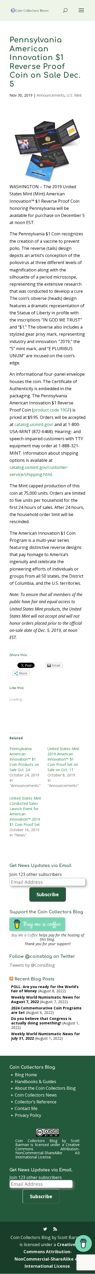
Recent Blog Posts (34, 979)
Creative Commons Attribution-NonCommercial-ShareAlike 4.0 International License (47, 1150)
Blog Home (26, 1075)
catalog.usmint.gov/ (34, 424)
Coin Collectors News (36, 1095)
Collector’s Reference (35, 1102)
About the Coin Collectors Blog (45, 1088)
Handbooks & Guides (35, 1081)
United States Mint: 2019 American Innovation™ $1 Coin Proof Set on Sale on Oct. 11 (64, 759)
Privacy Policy (28, 1115)
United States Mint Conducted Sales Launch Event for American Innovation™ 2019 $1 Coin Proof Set (25, 811)
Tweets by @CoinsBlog (32, 965)
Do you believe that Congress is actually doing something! (41, 1020)
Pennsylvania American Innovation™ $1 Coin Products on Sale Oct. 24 (24, 759)
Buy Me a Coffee (24, 935)
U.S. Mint (74, 95)
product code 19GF (51, 410)
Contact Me (26, 1108)
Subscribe (47, 894)
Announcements (51, 95)
